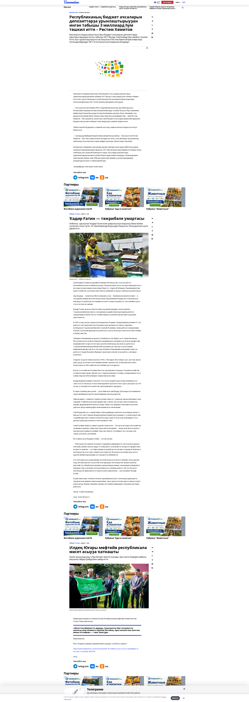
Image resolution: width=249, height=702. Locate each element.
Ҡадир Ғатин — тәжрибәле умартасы (102, 7)
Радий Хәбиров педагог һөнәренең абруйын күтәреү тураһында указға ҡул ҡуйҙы (162, 7)
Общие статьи (74, 214)
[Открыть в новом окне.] (81, 177)
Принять (175, 698)
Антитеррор (167, 2)
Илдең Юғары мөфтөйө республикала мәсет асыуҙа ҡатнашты (132, 7)
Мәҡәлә (67, 7)
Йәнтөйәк (71, 2)
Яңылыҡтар (73, 12)
